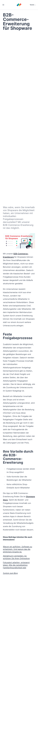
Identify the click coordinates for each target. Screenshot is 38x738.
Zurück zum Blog (10, 573)
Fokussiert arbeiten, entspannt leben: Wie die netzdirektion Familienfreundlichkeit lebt (16, 565)
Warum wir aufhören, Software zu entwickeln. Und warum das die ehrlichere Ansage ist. (17, 549)
